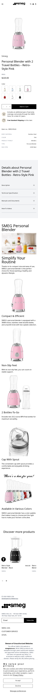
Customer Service (10, 631)
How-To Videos (7, 208)
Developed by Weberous (10, 598)
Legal (4, 635)
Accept (18, 680)
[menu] (19, 628)
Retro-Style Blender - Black (7, 566)
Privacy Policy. (18, 675)
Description (6, 185)
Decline (18, 686)
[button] (5, 88)
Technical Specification (10, 193)
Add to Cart (24, 107)
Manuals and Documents (10, 201)
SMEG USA (6, 628)
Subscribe (30, 620)
